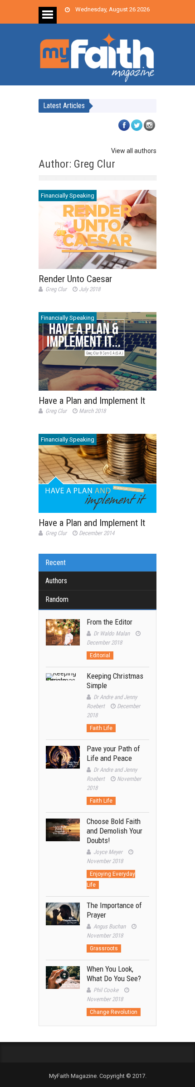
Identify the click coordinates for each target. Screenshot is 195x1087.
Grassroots (104, 948)
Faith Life (101, 728)
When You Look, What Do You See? (114, 973)
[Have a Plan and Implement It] (97, 351)
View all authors (133, 150)
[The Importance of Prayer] (63, 920)
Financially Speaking (67, 195)
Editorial (100, 655)
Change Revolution (113, 1012)
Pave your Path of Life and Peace (113, 753)
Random (56, 599)
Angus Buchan (109, 926)
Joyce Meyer (107, 852)
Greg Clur (56, 289)
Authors (56, 580)
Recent (55, 562)
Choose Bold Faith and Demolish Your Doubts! (114, 831)
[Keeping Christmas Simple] (63, 690)
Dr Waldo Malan (111, 633)
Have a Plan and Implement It (92, 400)
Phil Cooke (105, 990)
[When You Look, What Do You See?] (63, 983)
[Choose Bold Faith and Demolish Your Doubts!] (63, 836)
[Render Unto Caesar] (97, 229)
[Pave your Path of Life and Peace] (63, 763)
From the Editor (109, 621)
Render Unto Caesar (75, 278)
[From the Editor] (63, 636)
